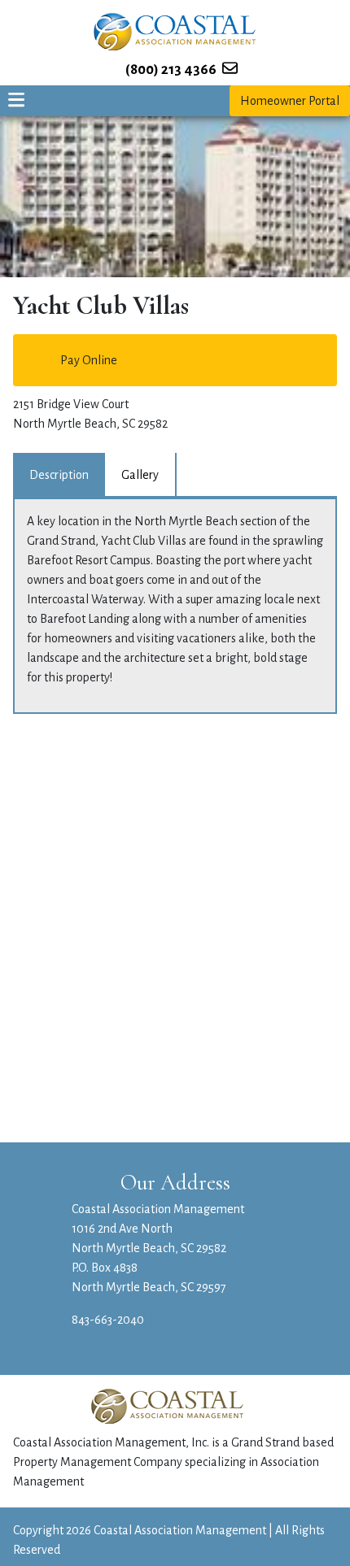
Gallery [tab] (140, 474)
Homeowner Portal (289, 100)
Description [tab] (59, 474)
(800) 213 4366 (171, 69)
